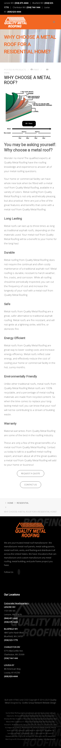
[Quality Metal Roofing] (15, 20)
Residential (23, 503)
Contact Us (30, 484)
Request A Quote (30, 473)
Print (36, 69)
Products (20, 69)
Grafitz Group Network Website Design (39, 702)
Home (10, 503)
